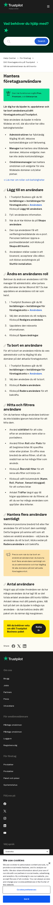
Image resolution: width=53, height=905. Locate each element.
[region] (26, 880)
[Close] (49, 863)
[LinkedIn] (5, 825)
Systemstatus (10, 785)
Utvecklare (9, 706)
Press (6, 699)
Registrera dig (10, 745)
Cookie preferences (26, 890)
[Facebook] (5, 803)
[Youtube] (5, 833)
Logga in (8, 738)
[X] (5, 811)
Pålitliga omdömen (13, 725)
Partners (8, 692)
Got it (26, 899)
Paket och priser (11, 778)
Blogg (6, 678)
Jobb (6, 685)
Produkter (8, 764)
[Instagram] (5, 818)
